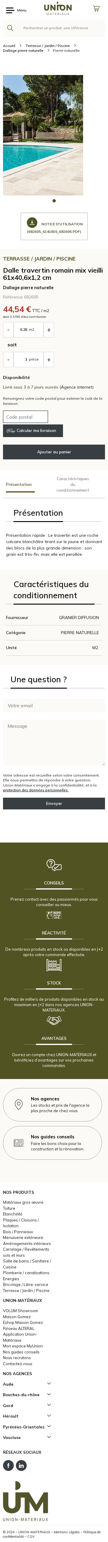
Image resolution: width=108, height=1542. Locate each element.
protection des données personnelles (36, 790)
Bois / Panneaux (18, 1231)
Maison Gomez (17, 1316)
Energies (11, 1278)
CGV (31, 1536)
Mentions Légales (67, 1532)
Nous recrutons (17, 1357)
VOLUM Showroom (20, 1310)
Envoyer (54, 803)
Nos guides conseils (21, 1352)
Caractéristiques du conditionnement (72, 484)
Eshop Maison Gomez (23, 1322)
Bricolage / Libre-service (25, 1284)
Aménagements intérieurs (27, 1243)
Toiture (9, 1208)
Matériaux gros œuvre (23, 1202)
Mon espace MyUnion (23, 1345)
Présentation (19, 484)
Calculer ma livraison (36, 430)
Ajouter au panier (54, 452)
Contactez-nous (17, 1363)
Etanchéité (12, 1214)
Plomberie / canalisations (26, 1272)
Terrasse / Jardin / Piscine (26, 1290)
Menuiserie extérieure (23, 1237)
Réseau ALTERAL (18, 1328)
